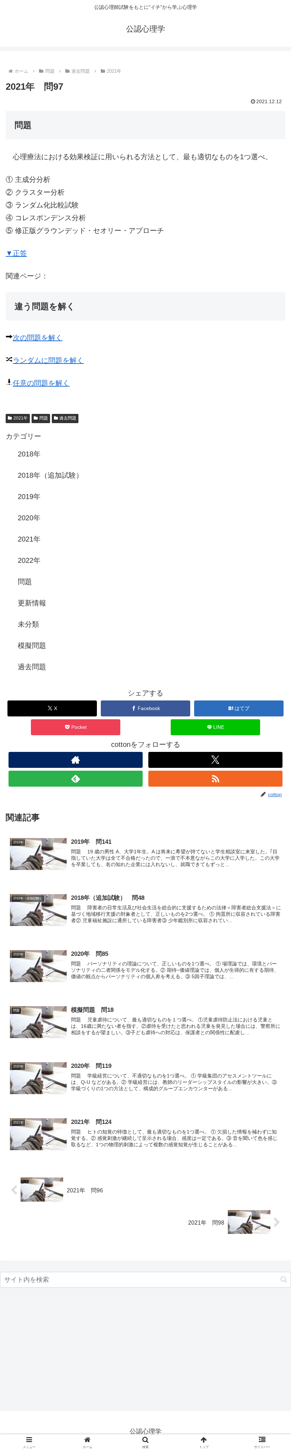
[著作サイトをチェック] (76, 760)
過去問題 (67, 418)
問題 (43, 418)
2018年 (29, 454)
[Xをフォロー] (215, 760)
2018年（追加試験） (50, 475)
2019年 (29, 496)
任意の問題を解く (41, 383)
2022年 (29, 560)
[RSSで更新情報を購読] (215, 779)
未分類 (28, 624)
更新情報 (32, 603)
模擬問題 (32, 645)
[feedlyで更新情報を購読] (76, 779)
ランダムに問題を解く (48, 360)
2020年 (29, 518)
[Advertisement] (145, 1351)
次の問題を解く (37, 338)
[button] (284, 1279)
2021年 (20, 418)
